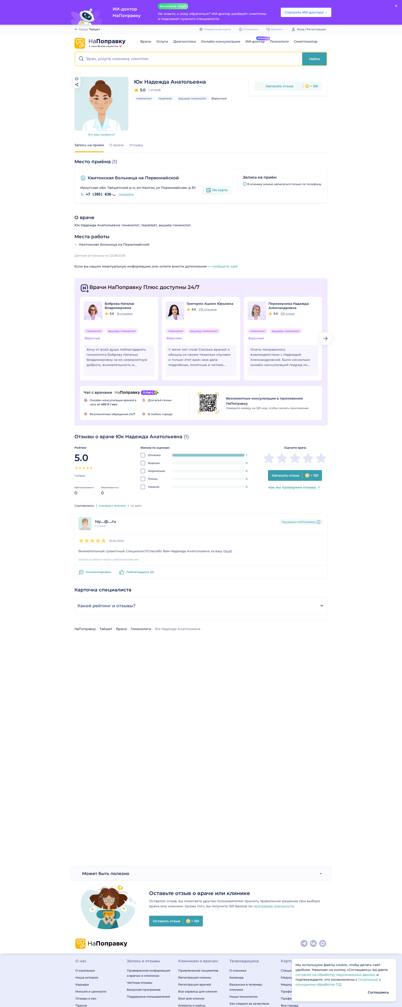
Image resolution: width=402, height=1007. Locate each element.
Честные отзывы (139, 982)
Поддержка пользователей (148, 996)
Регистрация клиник (194, 977)
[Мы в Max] (323, 943)
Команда (236, 977)
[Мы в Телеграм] (304, 943)
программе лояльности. (274, 906)
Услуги (162, 41)
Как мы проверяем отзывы (292, 487)
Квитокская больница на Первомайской (133, 177)
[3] (84, 468)
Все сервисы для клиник (197, 991)
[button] (188, 58)
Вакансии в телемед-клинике (246, 987)
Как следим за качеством (249, 1003)
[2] (80, 468)
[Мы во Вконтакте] (313, 943)
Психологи (279, 41)
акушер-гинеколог (192, 98)
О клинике (237, 970)
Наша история (86, 977)
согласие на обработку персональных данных (335, 975)
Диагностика (184, 41)
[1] (76, 468)
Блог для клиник (191, 998)
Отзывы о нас (85, 998)
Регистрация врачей (194, 984)
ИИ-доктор (255, 41)
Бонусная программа (144, 989)
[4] (87, 468)
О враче (117, 145)
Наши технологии (243, 996)
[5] (91, 468)
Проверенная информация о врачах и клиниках (148, 973)
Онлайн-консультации (220, 41)
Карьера (82, 984)
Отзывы (136, 145)
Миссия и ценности (90, 991)
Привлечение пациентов (198, 970)
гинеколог (144, 98)
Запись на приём (89, 145)
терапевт (165, 98)
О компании (85, 970)
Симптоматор (306, 41)
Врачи (145, 41)
